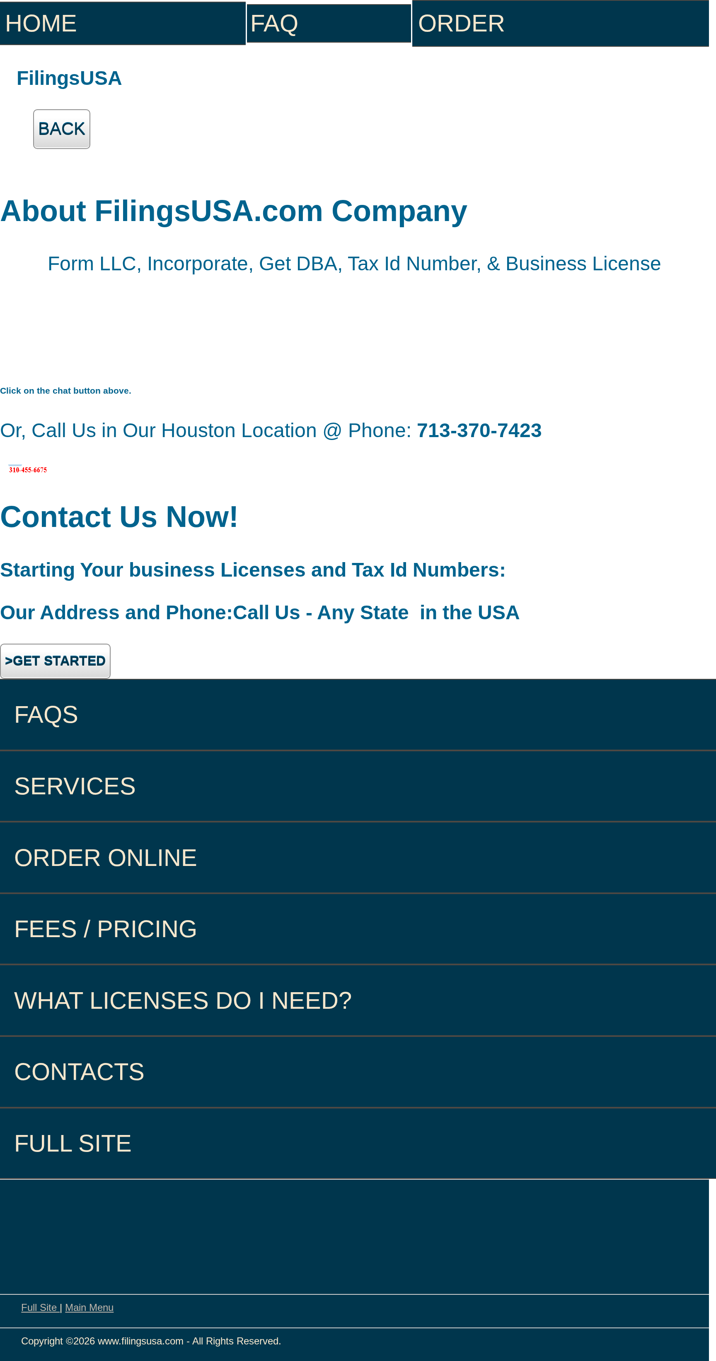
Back (61, 129)
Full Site (40, 1307)
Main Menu (89, 1307)
